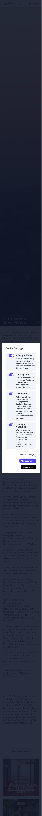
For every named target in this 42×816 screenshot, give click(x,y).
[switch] (11, 355)
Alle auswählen (26, 465)
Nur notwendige (25, 459)
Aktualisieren (27, 472)
